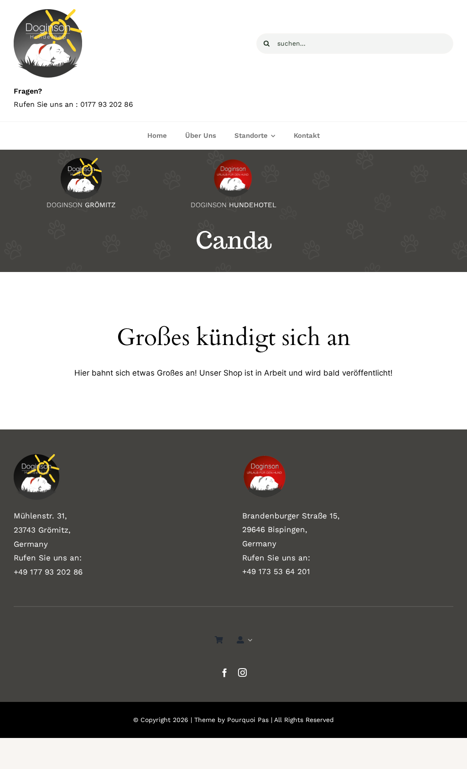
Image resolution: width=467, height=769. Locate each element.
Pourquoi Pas (248, 719)
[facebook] (224, 672)
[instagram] (242, 672)
